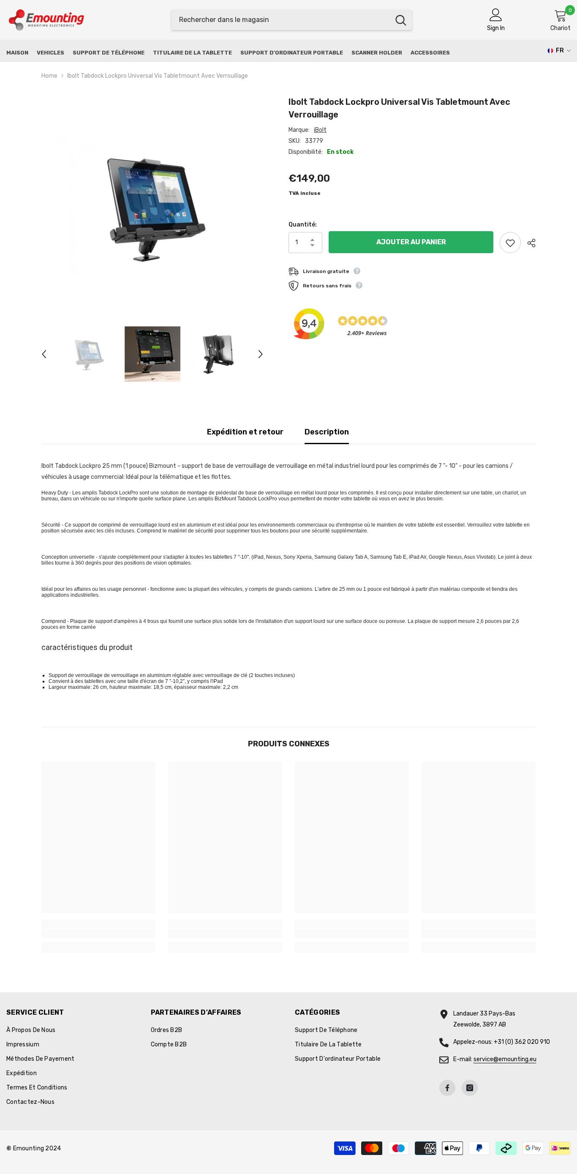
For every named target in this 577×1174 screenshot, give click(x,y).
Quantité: (302, 224)
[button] (44, 354)
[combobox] (280, 20)
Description (327, 432)
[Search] (291, 20)
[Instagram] (470, 1088)
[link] (98, 933)
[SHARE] (528, 243)
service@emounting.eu (505, 1059)
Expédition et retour (245, 432)
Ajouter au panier (411, 242)
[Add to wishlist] (510, 242)
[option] (152, 206)
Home (49, 75)
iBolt (320, 130)
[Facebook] (447, 1088)
